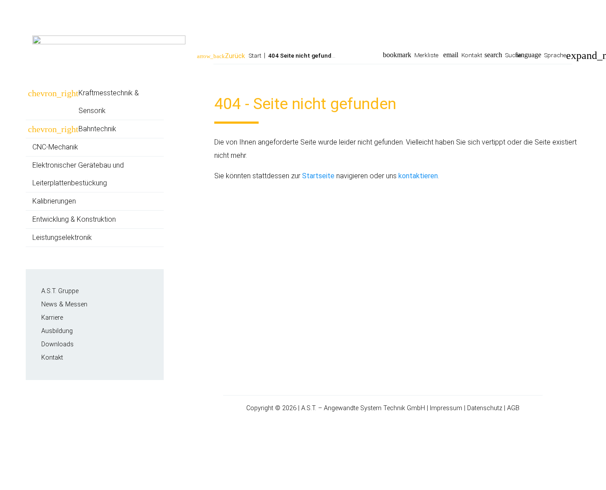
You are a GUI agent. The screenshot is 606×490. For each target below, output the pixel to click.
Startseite (318, 176)
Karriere (52, 317)
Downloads (57, 344)
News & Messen (64, 304)
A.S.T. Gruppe (60, 291)
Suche (513, 55)
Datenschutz (484, 408)
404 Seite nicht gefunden (303, 55)
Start (255, 55)
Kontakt (471, 55)
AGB (513, 408)
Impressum (446, 408)
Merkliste (426, 55)
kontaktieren (418, 176)
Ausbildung (57, 331)
